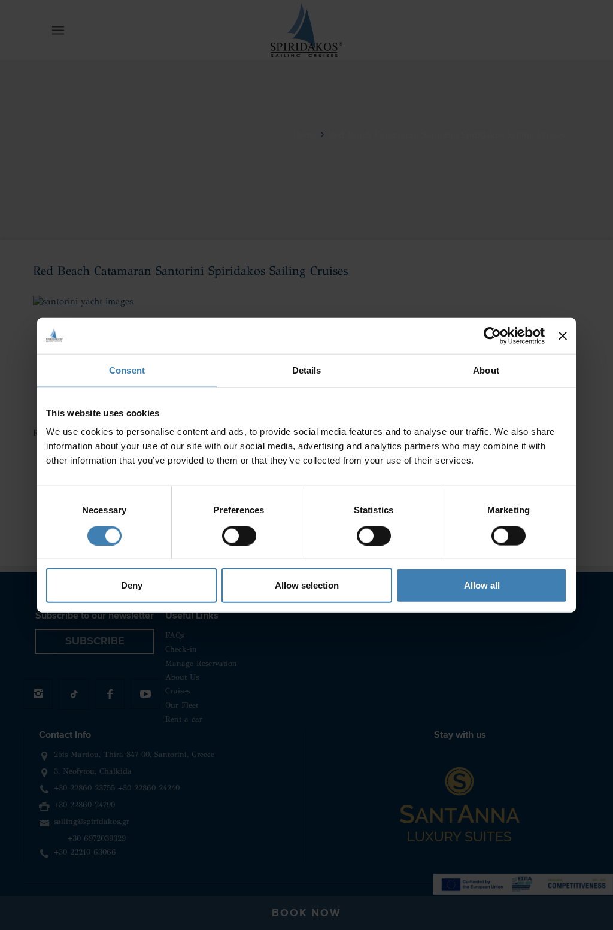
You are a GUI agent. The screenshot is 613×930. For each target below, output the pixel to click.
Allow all (482, 585)
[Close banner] (563, 335)
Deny (131, 585)
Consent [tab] (127, 370)
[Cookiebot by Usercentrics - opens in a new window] (492, 335)
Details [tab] (306, 370)
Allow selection (307, 585)
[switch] (239, 535)
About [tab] (486, 370)
